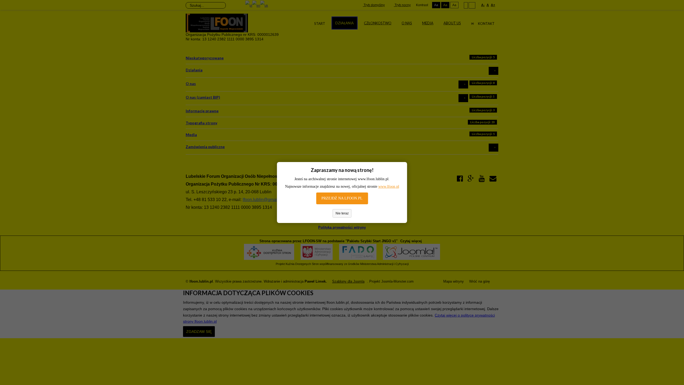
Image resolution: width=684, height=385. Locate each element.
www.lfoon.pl (388, 186)
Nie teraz (342, 213)
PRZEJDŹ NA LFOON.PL (342, 198)
